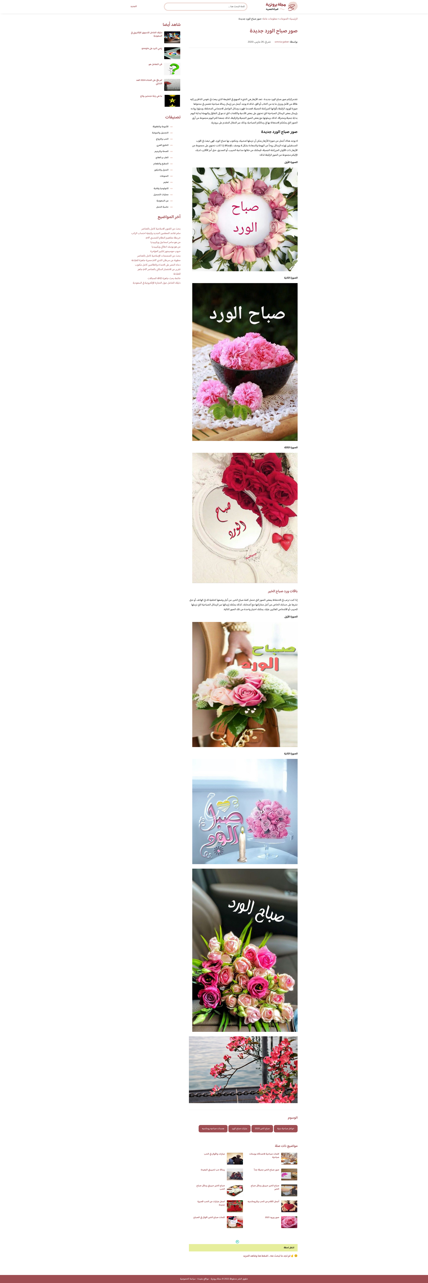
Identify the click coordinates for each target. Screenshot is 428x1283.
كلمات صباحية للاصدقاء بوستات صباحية (264, 1155)
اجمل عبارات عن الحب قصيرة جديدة (211, 1203)
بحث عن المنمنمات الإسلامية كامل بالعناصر (159, 256)
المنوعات (164, 176)
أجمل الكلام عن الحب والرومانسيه (263, 1202)
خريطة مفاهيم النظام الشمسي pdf (163, 238)
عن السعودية (162, 201)
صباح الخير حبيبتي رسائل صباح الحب (210, 1187)
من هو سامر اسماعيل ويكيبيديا (165, 242)
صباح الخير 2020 (262, 1129)
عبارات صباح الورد (239, 1129)
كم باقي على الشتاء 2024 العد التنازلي (149, 82)
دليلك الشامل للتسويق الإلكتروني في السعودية (146, 34)
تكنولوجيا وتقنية (161, 189)
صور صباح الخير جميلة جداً (266, 1170)
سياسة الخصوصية (188, 1279)
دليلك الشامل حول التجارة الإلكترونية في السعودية (157, 283)
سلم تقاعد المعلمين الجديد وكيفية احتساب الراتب (156, 233)
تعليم (166, 182)
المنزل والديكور (161, 170)
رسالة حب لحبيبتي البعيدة (213, 1170)
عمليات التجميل (161, 195)
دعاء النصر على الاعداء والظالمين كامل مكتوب (158, 265)
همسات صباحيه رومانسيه (213, 1129)
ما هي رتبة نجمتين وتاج (151, 96)
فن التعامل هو (155, 64)
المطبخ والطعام (161, 164)
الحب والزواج (162, 139)
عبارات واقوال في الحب (214, 1154)
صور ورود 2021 (272, 1218)
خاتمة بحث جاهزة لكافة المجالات (164, 278)
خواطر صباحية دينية (285, 1129)
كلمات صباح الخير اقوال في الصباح (209, 1218)
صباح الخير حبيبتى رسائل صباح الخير (265, 1187)
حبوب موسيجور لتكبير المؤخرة (165, 251)
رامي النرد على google (152, 49)
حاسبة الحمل (162, 207)
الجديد (133, 7)
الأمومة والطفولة (161, 127)
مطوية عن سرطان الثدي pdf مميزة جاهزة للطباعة (156, 260)
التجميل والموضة (160, 133)
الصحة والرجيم (162, 151)
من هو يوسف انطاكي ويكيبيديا (166, 247)
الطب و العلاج (162, 158)
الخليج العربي (162, 145)
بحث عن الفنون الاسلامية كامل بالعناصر (161, 229)
